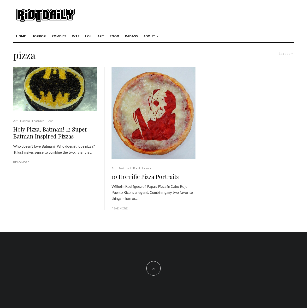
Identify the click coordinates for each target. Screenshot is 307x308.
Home (21, 36)
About (149, 36)
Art (100, 36)
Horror (39, 36)
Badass (131, 36)
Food (114, 36)
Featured (38, 121)
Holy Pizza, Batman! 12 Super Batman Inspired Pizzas (50, 133)
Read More (21, 162)
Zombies (59, 36)
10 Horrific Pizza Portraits (145, 176)
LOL (88, 36)
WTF (75, 36)
